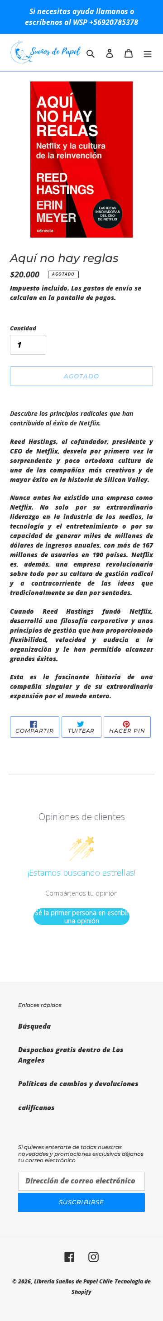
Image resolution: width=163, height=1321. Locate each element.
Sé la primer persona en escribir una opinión (82, 916)
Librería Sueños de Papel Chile (73, 1281)
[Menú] (147, 52)
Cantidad (23, 328)
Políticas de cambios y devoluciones (78, 1083)
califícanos (36, 1107)
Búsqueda (34, 1025)
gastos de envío (108, 288)
